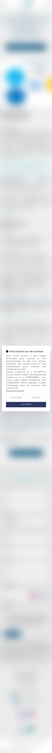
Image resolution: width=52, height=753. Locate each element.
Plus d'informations (15, 391)
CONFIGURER (15, 398)
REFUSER (36, 398)
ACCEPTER (26, 405)
